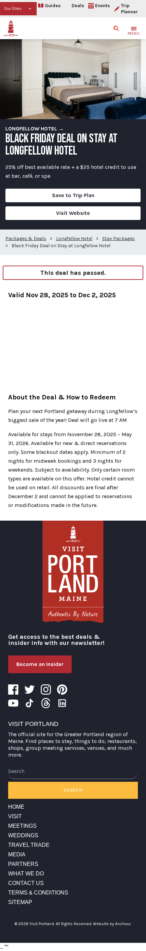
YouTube (13, 703)
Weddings (23, 835)
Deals (78, 6)
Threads (46, 703)
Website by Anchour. (112, 923)
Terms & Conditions (38, 892)
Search (72, 790)
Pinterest (62, 689)
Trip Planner (129, 9)
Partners (23, 864)
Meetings (22, 826)
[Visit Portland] (11, 28)
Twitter (29, 689)
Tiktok (29, 703)
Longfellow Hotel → (34, 128)
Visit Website (73, 213)
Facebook (13, 689)
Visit (15, 816)
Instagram (46, 689)
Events (102, 6)
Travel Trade (29, 845)
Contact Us (26, 883)
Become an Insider (39, 664)
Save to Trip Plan (73, 195)
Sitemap (20, 902)
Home (16, 807)
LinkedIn (62, 703)
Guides (53, 6)
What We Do (26, 873)
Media (16, 854)
